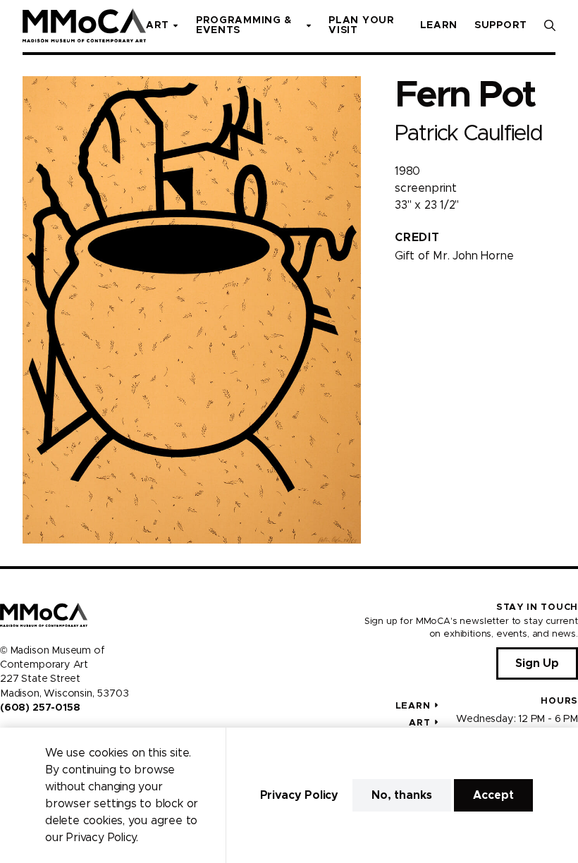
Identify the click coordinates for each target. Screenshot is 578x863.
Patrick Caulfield (469, 134)
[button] (549, 25)
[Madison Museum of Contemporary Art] (84, 25)
